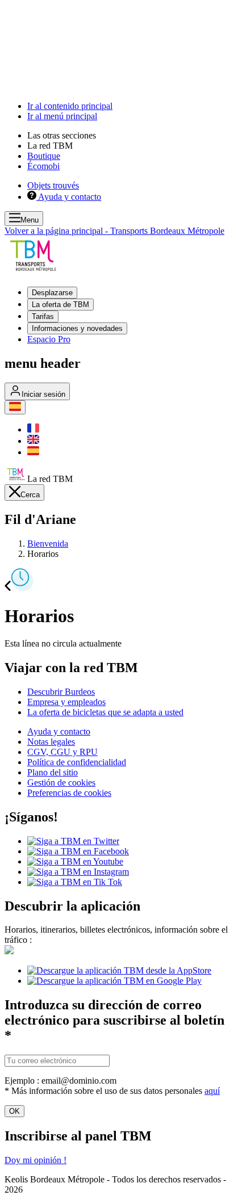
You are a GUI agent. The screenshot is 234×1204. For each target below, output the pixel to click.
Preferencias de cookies (69, 793)
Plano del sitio (52, 772)
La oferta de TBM (60, 304)
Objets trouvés (53, 185)
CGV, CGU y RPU (62, 752)
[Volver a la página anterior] (8, 588)
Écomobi (43, 166)
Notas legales (51, 741)
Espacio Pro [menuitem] (48, 339)
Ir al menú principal (62, 116)
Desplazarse (52, 292)
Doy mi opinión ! (35, 1160)
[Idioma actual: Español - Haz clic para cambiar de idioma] (15, 407)
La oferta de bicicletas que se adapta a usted (105, 712)
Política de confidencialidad (76, 762)
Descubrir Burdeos (61, 692)
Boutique (43, 156)
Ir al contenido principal (69, 106)
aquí (212, 1091)
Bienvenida (47, 543)
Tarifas (43, 316)
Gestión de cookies (61, 782)
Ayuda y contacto (58, 731)
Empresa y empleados (66, 702)
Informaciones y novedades (77, 328)
